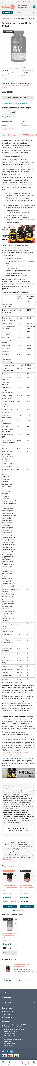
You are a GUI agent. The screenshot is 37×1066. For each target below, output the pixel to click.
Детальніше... (7, 859)
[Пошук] (33, 12)
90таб (12, 112)
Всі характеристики (8, 128)
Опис (4, 135)
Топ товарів (6, 1003)
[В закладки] (15, 871)
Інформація (6, 992)
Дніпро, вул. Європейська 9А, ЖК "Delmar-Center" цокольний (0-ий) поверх (18, 1026)
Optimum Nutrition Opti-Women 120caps (27, 886)
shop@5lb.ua (8, 1017)
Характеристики (14, 135)
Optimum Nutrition (28, 70)
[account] (34, 2)
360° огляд (29, 135)
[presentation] (2, 888)
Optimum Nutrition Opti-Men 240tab (9, 934)
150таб (5, 112)
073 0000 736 (23, 8)
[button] (14, 910)
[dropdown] (3, 2)
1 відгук (13, 117)
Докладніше (25, 83)
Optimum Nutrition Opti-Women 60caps (9, 886)
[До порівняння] (15, 875)
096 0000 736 (23, 6)
